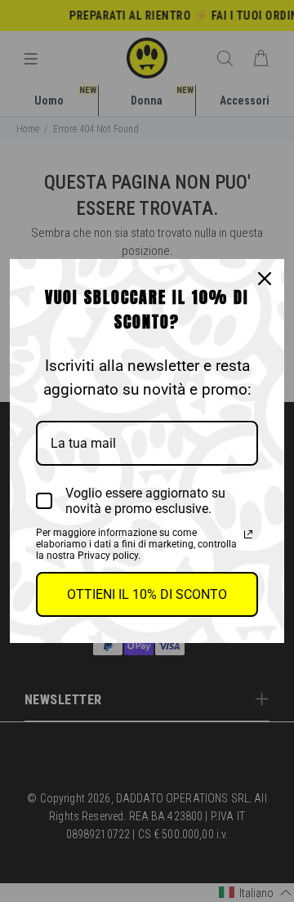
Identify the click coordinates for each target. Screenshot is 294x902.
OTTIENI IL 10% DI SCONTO (147, 594)
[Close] (264, 278)
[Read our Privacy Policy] (248, 534)
